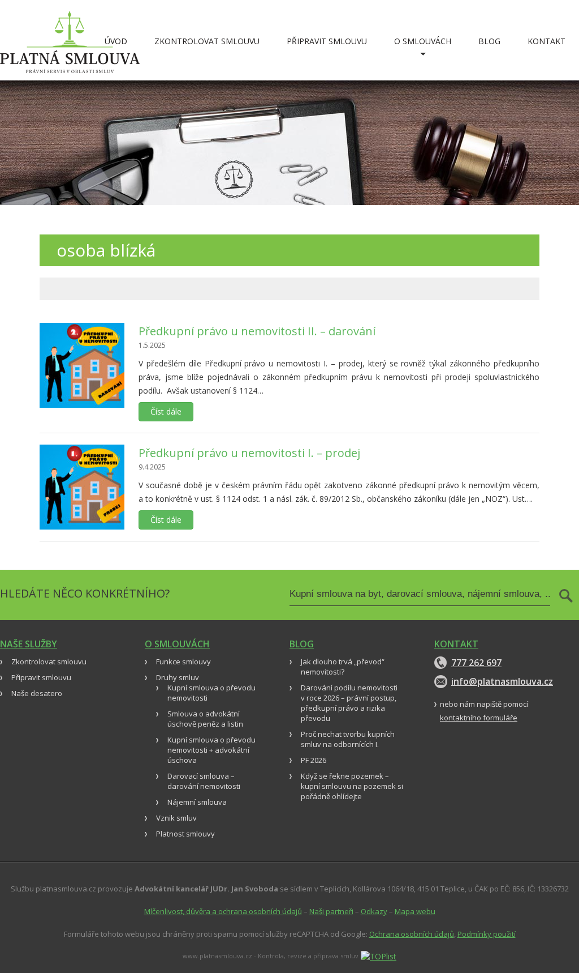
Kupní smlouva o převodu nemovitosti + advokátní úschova (211, 750)
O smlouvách (422, 41)
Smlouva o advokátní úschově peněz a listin (205, 719)
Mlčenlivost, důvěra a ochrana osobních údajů (223, 911)
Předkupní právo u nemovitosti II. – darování (257, 331)
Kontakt (546, 41)
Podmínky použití (486, 934)
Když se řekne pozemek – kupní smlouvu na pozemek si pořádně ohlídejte (352, 786)
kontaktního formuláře (478, 717)
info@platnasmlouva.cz (500, 681)
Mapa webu (415, 911)
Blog (489, 41)
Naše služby (28, 644)
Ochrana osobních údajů (411, 934)
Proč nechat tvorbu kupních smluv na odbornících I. (348, 739)
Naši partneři (331, 911)
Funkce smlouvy (183, 661)
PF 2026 (313, 760)
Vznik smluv (176, 818)
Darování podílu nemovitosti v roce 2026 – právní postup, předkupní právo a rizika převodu (349, 702)
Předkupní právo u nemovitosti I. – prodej (249, 452)
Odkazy (374, 911)
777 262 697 (476, 662)
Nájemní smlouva (197, 802)
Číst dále (166, 411)
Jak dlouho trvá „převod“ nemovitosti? (342, 666)
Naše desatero (36, 693)
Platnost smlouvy (185, 834)
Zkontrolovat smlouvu (207, 41)
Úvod (116, 41)
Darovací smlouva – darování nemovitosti (203, 781)
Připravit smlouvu (327, 41)
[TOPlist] (378, 955)
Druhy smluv (177, 677)
